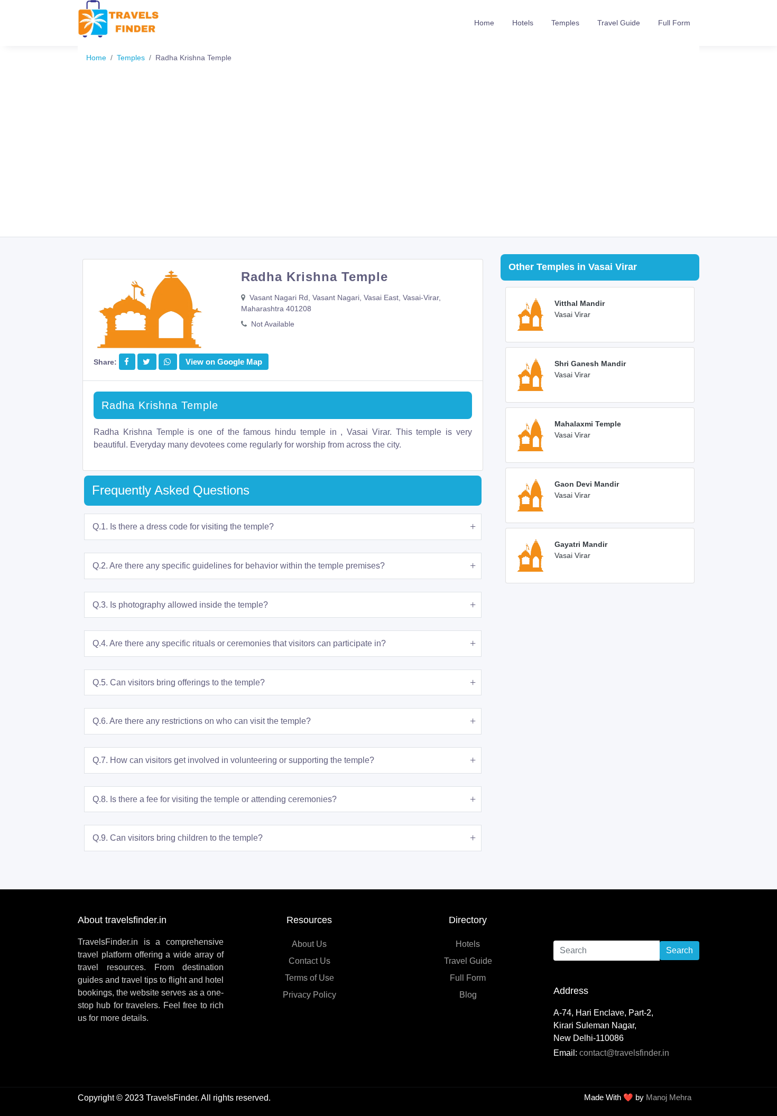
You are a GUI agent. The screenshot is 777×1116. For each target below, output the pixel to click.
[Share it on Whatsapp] (167, 361)
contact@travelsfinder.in (624, 1052)
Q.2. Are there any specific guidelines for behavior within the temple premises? (238, 565)
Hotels (522, 22)
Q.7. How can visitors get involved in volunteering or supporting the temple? (233, 760)
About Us (309, 944)
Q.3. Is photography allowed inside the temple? (180, 604)
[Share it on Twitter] (146, 361)
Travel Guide (618, 22)
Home (484, 22)
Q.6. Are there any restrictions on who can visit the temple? (201, 721)
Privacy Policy (309, 994)
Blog (468, 994)
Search (679, 950)
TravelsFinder (171, 1097)
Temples (565, 22)
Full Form (674, 22)
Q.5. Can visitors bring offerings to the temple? (178, 682)
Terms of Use (309, 977)
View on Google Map (224, 361)
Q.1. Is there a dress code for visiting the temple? (183, 526)
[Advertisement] (388, 157)
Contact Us (309, 960)
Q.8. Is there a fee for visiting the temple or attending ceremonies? (214, 799)
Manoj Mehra (668, 1097)
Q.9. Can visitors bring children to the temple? (177, 837)
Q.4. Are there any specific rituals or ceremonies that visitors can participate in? (239, 643)
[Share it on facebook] (126, 361)
